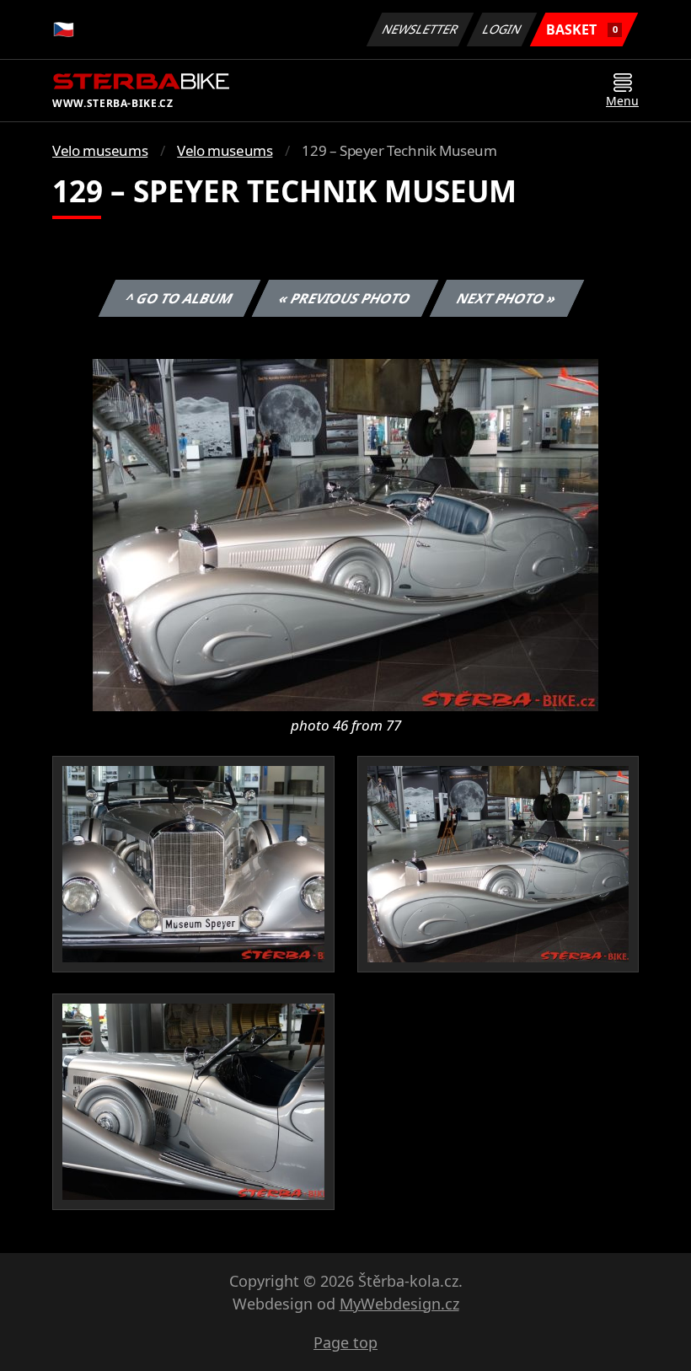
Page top (345, 1342)
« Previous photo (345, 298)
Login (502, 29)
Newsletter (420, 29)
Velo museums (99, 150)
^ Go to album (179, 298)
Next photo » (506, 298)
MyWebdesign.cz (399, 1303)
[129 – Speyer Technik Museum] (345, 533)
